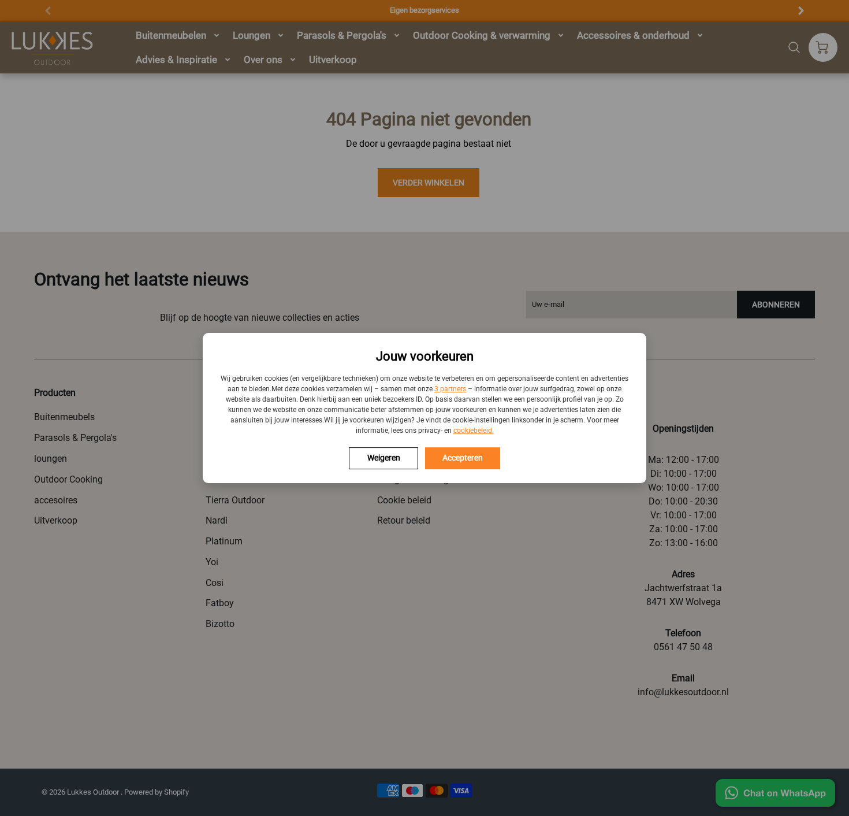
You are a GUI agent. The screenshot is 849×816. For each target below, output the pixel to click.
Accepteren (462, 457)
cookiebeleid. (473, 430)
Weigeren (383, 457)
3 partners (450, 389)
